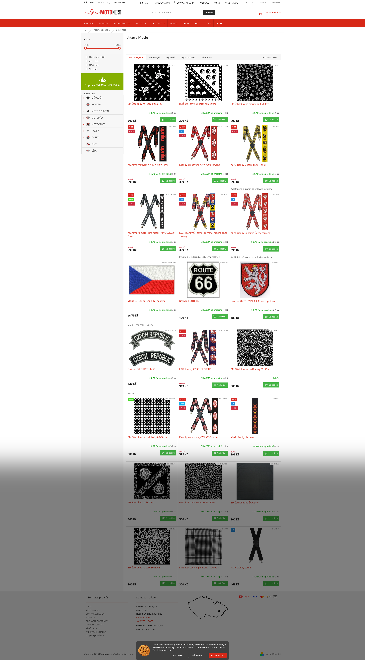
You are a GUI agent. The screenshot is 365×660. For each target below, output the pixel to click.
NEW (93, 65)
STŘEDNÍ (140, 325)
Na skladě (96, 57)
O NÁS (217, 3)
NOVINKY (96, 104)
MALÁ (130, 325)
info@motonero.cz (145, 617)
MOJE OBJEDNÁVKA (95, 635)
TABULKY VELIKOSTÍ (95, 624)
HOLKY (95, 130)
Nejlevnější (154, 57)
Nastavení (178, 655)
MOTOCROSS (98, 124)
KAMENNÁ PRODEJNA (146, 606)
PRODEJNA (204, 3)
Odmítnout (197, 655)
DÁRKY (95, 137)
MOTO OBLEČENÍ (100, 111)
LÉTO (94, 150)
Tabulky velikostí (162, 3)
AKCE (94, 144)
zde (170, 650)
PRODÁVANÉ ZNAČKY (96, 632)
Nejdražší (170, 57)
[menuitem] (88, 23)
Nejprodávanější (188, 57)
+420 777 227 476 (144, 621)
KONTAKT (144, 3)
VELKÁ (150, 325)
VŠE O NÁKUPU (231, 3)
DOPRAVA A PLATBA (95, 613)
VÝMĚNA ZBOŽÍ (93, 628)
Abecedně (207, 57)
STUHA (131, 393)
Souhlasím (219, 655)
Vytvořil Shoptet (273, 654)
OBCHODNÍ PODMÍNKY (97, 621)
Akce (93, 61)
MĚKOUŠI (97, 97)
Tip (92, 69)
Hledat (209, 12)
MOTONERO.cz (143, 610)
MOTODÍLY (97, 117)
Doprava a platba (185, 3)
